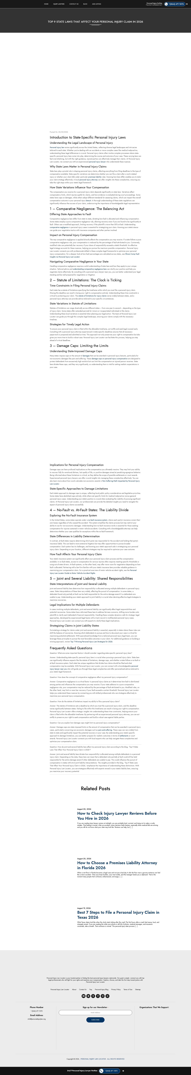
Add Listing (96, 4)
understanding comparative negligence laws (90, 269)
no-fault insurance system (97, 520)
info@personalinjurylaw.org (37, 1019)
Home (46, 4)
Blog (85, 4)
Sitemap (138, 989)
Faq (90, 989)
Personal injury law (57, 147)
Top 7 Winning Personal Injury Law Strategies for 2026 (91, 641)
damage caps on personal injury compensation (110, 358)
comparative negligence (59, 227)
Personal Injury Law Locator (60, 989)
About (74, 989)
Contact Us (73, 4)
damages (86, 355)
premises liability (94, 177)
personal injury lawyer (97, 161)
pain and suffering (105, 730)
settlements (124, 735)
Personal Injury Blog (101, 989)
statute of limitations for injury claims (92, 296)
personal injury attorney (88, 179)
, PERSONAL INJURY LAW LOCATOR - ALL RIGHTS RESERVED (102, 1059)
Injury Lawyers (58, 4)
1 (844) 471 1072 (36, 1011)
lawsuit (88, 200)
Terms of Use (128, 989)
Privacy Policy (116, 989)
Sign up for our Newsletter (95, 1007)
